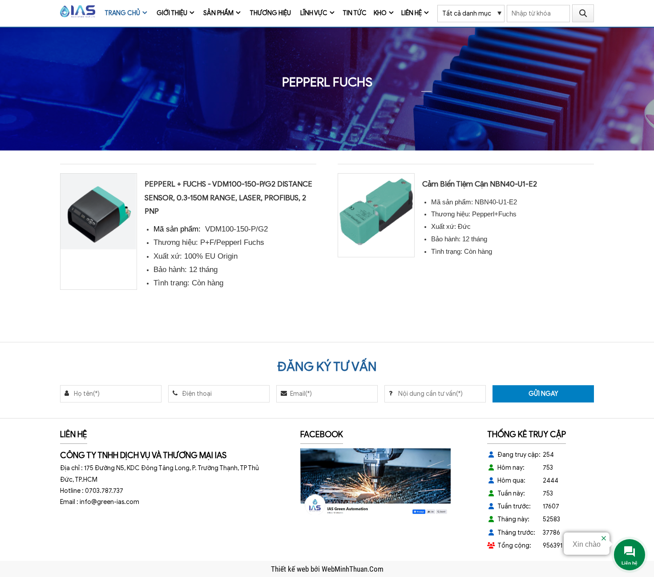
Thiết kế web (291, 569)
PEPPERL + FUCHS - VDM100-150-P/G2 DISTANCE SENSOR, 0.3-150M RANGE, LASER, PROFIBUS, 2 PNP (228, 197)
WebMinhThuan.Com (353, 569)
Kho (380, 13)
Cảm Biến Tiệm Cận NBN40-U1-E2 (479, 184)
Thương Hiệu (270, 13)
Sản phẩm (218, 13)
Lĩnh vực (313, 13)
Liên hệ (411, 13)
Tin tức (355, 13)
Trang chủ (122, 13)
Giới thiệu (172, 13)
